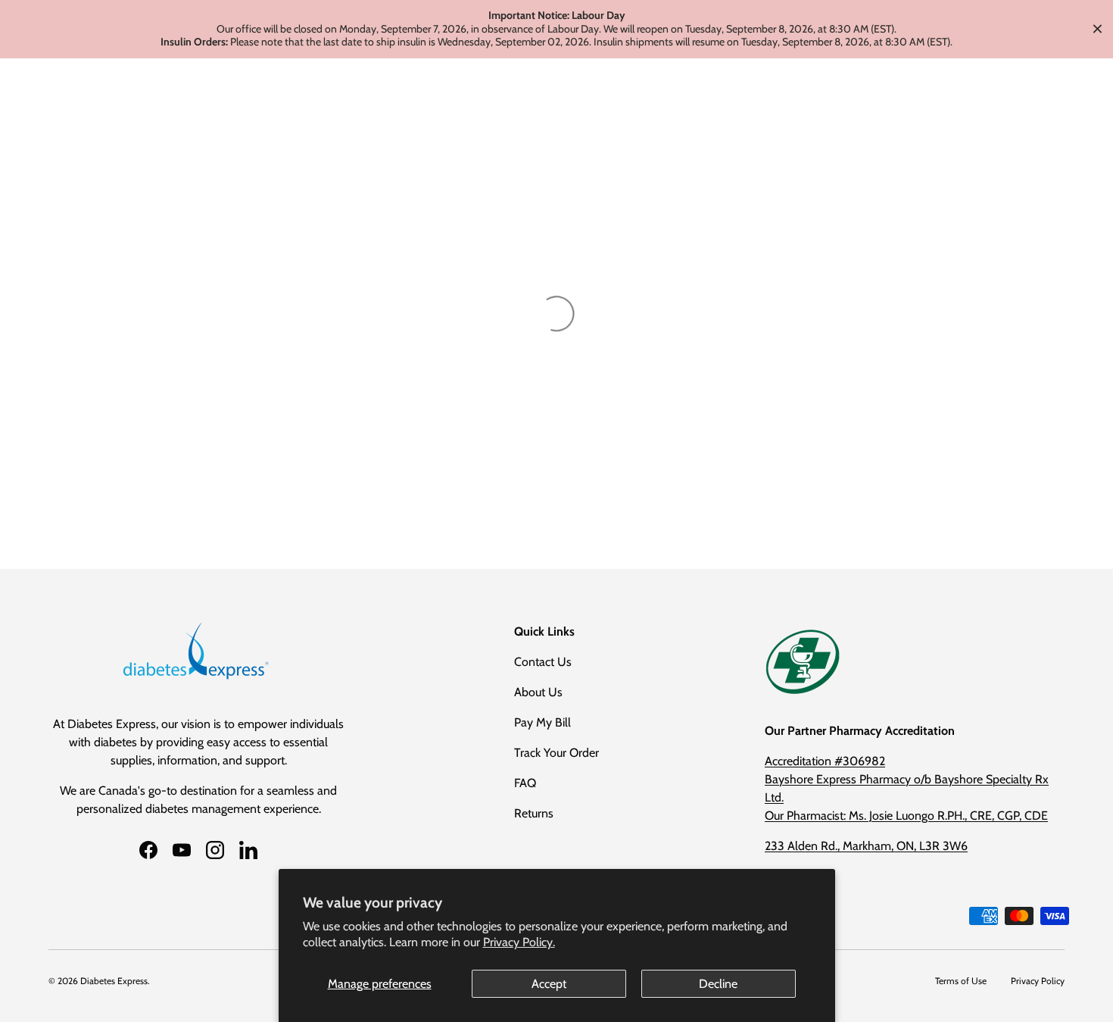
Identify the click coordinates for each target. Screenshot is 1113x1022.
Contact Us (543, 662)
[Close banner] (1097, 29)
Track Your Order (556, 752)
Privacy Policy (1038, 980)
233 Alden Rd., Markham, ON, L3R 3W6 (866, 846)
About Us (538, 692)
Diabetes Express (114, 980)
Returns (533, 813)
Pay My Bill (542, 722)
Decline (718, 984)
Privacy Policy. (519, 942)
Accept (549, 984)
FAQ (525, 783)
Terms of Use (961, 980)
